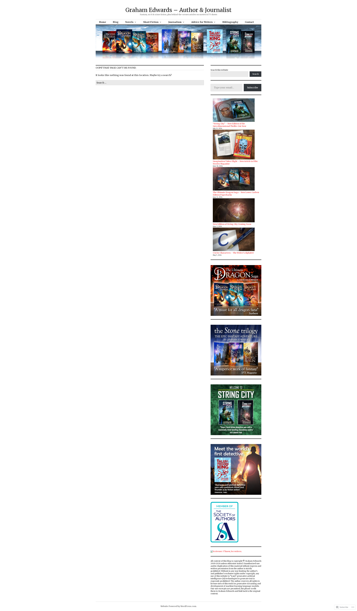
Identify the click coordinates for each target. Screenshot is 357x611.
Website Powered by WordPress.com (178, 606)
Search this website (219, 70)
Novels (129, 22)
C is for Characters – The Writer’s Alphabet (233, 253)
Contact (249, 22)
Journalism (175, 22)
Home (102, 22)
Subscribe (252, 87)
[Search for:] (150, 82)
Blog (115, 22)
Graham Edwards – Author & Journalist (178, 10)
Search (255, 74)
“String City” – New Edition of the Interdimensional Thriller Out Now (229, 125)
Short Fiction (151, 22)
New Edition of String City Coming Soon (232, 224)
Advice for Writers (202, 22)
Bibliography (230, 22)
